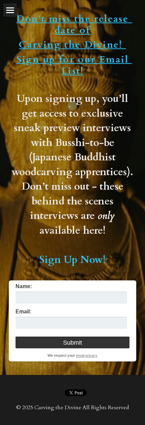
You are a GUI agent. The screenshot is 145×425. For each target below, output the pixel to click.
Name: (24, 286)
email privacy (86, 355)
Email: (23, 311)
